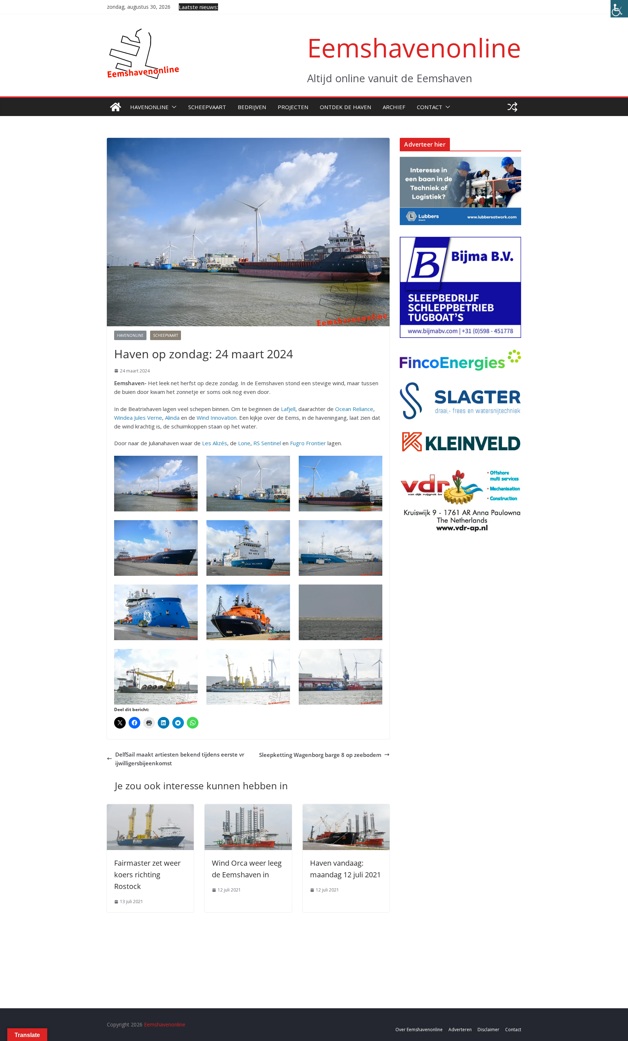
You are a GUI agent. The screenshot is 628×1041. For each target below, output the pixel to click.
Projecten (293, 107)
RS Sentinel (267, 443)
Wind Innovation (217, 417)
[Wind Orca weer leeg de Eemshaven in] (248, 808)
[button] (173, 106)
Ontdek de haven (345, 107)
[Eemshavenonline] (115, 107)
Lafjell (288, 408)
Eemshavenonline (414, 47)
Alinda (172, 417)
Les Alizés (214, 443)
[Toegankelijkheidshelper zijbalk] (619, 8)
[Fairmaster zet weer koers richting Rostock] (150, 808)
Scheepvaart (207, 107)
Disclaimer (488, 1029)
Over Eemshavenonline (419, 1029)
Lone (244, 443)
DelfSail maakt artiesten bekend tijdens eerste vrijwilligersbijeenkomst (179, 759)
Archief (394, 107)
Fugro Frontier (308, 443)
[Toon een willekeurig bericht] (512, 107)
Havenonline (149, 107)
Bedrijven (252, 107)
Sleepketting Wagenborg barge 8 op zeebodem (320, 754)
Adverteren (460, 1029)
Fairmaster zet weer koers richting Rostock (147, 874)
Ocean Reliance (354, 408)
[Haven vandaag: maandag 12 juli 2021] (346, 808)
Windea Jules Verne (138, 417)
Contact (429, 107)
